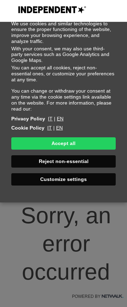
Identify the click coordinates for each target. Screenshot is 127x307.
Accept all (63, 143)
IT (50, 118)
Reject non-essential (64, 161)
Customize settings (63, 179)
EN (60, 118)
